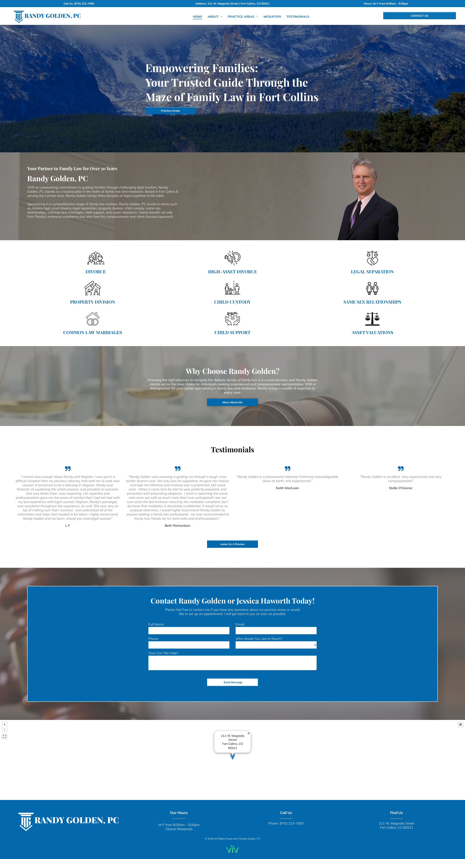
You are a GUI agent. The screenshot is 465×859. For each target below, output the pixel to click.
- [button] (4, 729)
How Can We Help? (163, 653)
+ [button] (4, 724)
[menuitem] (197, 16)
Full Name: (156, 624)
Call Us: (68, 3)
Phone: (153, 639)
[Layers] (460, 724)
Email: (240, 624)
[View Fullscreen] (4, 736)
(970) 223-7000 (84, 3)
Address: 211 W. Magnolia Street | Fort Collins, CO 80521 (232, 3)
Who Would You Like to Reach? (259, 639)
